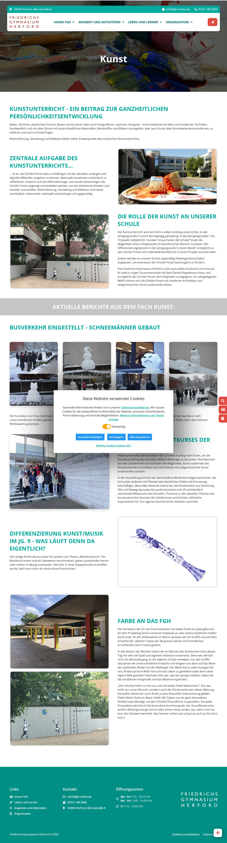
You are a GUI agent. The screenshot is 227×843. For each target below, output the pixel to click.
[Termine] (223, 418)
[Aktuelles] (223, 409)
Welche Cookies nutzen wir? (113, 445)
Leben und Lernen (143, 22)
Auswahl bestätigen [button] (90, 437)
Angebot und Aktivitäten (99, 22)
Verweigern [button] (116, 437)
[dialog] (113, 421)
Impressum (210, 834)
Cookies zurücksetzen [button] (186, 834)
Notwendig (118, 426)
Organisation (177, 22)
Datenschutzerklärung (135, 407)
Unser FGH (62, 22)
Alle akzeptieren (140, 437)
